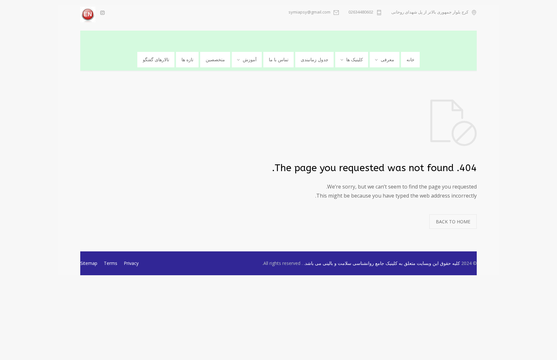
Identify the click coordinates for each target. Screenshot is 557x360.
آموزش (250, 59)
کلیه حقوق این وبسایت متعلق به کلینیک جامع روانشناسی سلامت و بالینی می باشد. (381, 263)
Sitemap (88, 263)
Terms (110, 263)
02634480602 (360, 12)
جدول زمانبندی (314, 59)
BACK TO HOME (453, 222)
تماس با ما (278, 59)
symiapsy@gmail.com (309, 12)
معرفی (387, 59)
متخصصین (215, 59)
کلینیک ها (354, 59)
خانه (410, 59)
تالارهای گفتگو (156, 59)
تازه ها (187, 59)
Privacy (131, 263)
